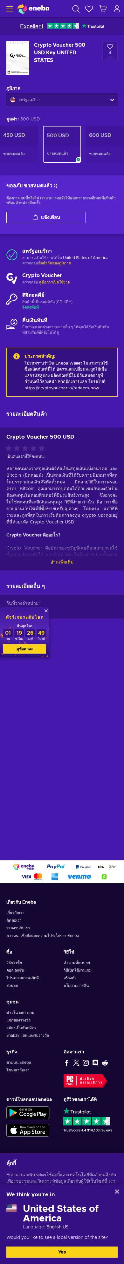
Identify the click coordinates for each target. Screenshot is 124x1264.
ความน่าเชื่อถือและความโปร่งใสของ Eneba (42, 936)
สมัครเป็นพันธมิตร (21, 1028)
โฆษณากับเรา (18, 1070)
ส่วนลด (12, 985)
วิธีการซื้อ (14, 963)
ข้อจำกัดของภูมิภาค (54, 263)
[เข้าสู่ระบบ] (117, 8)
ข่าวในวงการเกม (20, 1013)
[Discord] (95, 1062)
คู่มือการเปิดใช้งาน (54, 282)
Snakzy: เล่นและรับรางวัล (27, 1035)
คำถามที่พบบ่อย (77, 963)
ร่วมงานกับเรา (18, 928)
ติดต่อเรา (14, 920)
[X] (76, 1062)
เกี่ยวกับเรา (15, 913)
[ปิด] (117, 1192)
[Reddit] (105, 1062)
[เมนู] (8, 8)
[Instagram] (86, 1062)
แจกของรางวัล (18, 1020)
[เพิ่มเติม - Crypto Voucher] (11, 279)
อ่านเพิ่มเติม (62, 562)
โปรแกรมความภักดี (22, 978)
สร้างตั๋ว (70, 978)
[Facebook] (67, 1062)
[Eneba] (33, 9)
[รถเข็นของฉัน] (103, 8)
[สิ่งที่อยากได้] (89, 8)
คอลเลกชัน (15, 970)
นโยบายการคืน (76, 985)
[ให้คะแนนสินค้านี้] (26, 449)
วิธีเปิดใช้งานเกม (78, 970)
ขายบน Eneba (18, 1062)
